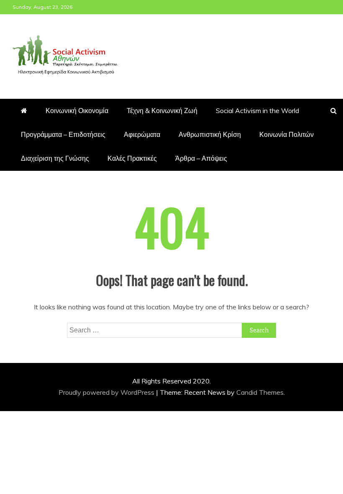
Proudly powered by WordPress (107, 392)
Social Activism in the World (257, 110)
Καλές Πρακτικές (132, 158)
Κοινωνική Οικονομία (77, 110)
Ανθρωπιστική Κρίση (210, 134)
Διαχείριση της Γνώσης (55, 158)
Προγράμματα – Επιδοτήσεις (63, 134)
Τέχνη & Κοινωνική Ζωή (162, 110)
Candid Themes (260, 392)
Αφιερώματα (142, 134)
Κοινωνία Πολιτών (286, 134)
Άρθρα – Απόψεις (201, 158)
